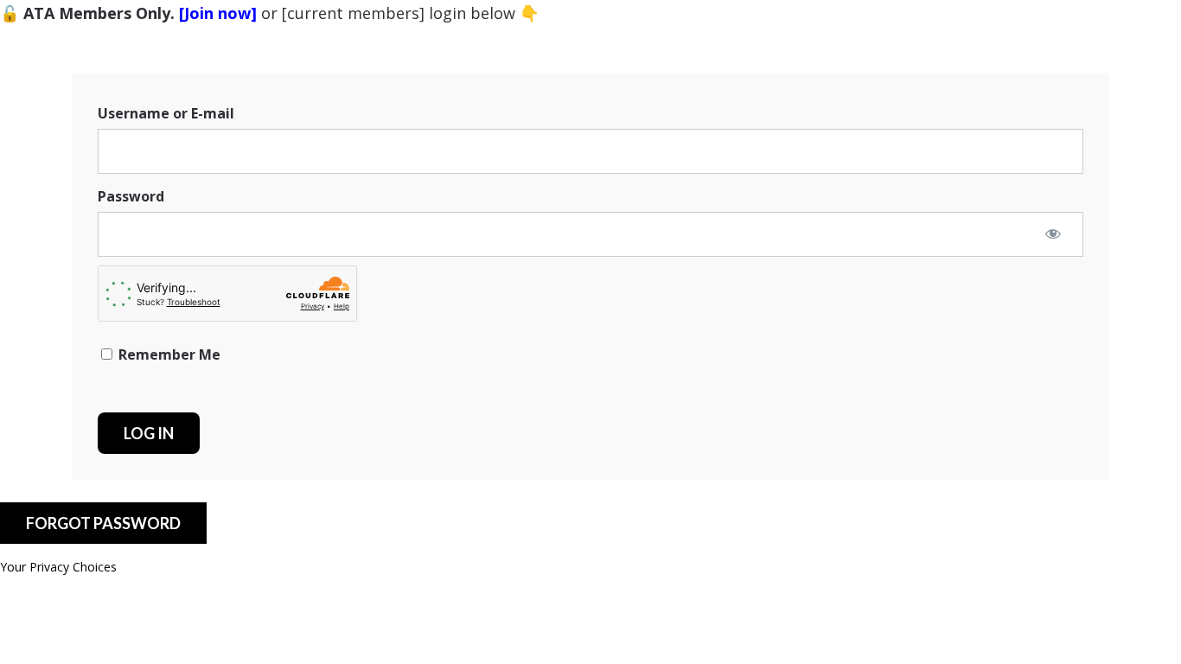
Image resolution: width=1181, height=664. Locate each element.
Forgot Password (103, 523)
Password (131, 196)
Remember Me (167, 354)
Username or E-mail (166, 113)
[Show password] (1053, 233)
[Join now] (218, 13)
